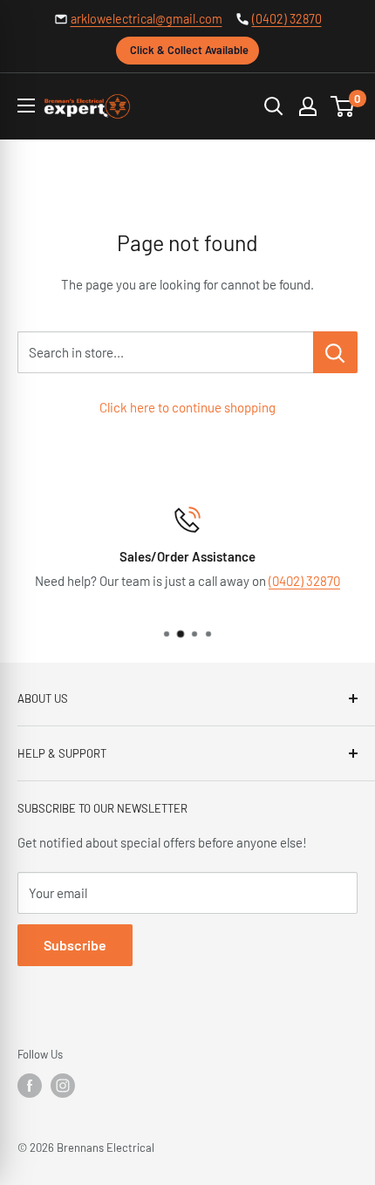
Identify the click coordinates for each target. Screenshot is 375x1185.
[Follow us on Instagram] (63, 1085)
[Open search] (273, 106)
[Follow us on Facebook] (29, 1085)
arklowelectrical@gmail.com (146, 18)
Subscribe (75, 944)
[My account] (308, 106)
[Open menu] (26, 105)
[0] (343, 106)
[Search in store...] (335, 352)
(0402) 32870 (287, 18)
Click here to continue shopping (187, 407)
